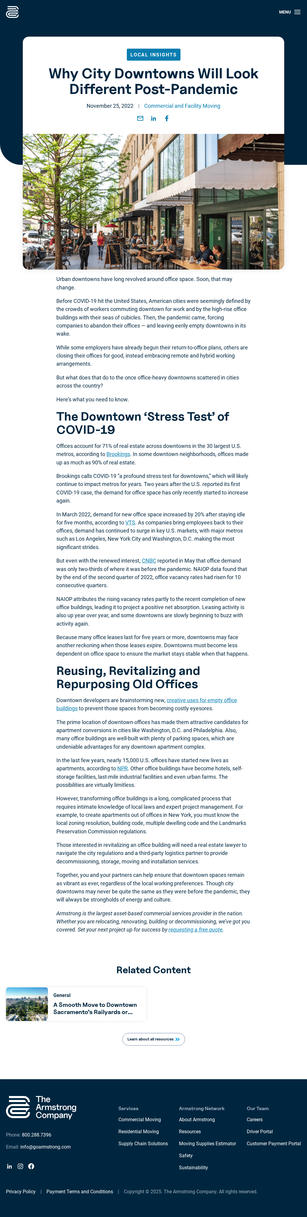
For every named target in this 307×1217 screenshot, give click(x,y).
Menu (285, 12)
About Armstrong (197, 1119)
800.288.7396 (36, 1135)
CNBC (149, 560)
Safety (186, 1155)
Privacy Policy (21, 1191)
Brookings (118, 454)
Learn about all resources (150, 1039)
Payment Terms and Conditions (79, 1191)
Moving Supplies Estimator (207, 1143)
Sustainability (193, 1167)
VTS (130, 522)
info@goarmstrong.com (45, 1147)
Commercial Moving (139, 1119)
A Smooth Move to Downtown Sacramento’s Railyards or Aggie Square (95, 1012)
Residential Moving (138, 1131)
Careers (255, 1119)
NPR (122, 768)
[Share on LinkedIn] (153, 118)
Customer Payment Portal (274, 1143)
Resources (190, 1131)
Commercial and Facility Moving (182, 106)
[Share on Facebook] (166, 118)
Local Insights (153, 55)
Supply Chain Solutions (143, 1143)
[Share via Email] (140, 118)
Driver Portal (260, 1131)
